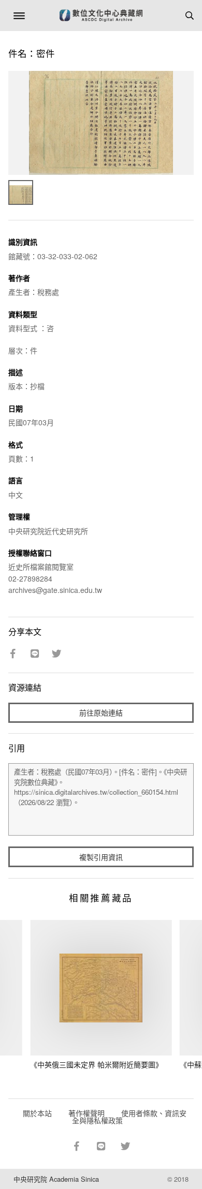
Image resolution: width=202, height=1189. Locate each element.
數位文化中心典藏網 (101, 15)
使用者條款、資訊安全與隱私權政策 (129, 1116)
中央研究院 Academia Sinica (56, 1179)
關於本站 (37, 1113)
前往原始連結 (101, 712)
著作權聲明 (86, 1113)
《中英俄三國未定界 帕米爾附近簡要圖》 (96, 1064)
